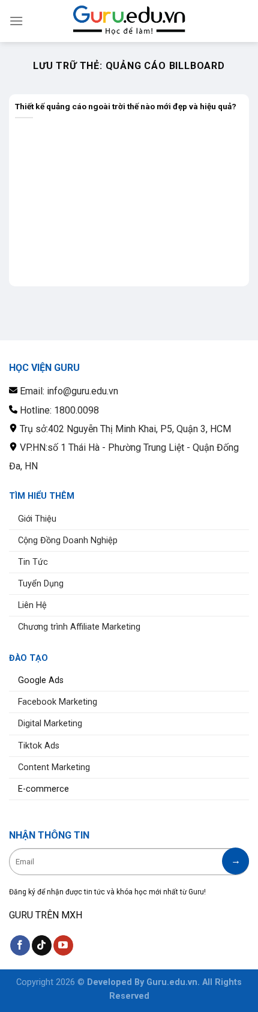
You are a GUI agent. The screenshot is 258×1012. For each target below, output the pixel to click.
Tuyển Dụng (41, 584)
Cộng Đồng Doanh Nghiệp (68, 540)
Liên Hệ (32, 605)
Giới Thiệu (37, 519)
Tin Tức (33, 562)
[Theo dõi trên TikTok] (42, 945)
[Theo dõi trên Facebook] (20, 945)
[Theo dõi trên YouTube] (63, 945)
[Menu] (16, 20)
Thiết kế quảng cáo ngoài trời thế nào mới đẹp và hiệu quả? (125, 106)
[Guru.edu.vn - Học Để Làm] (129, 20)
